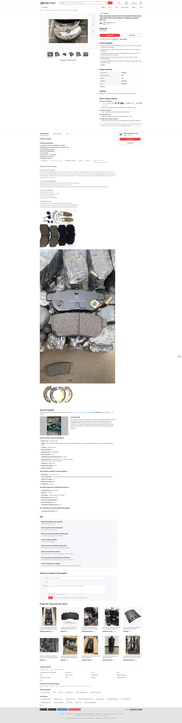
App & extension (124, 7)
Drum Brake (75, 10)
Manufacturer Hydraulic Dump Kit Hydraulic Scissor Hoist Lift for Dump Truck (90, 629)
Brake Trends (78, 702)
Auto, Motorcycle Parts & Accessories (52, 10)
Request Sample (123, 39)
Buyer (109, 7)
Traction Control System (95, 692)
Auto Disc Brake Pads (59, 702)
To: (47, 582)
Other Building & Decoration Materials (48, 672)
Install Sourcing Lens (75, 709)
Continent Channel (107, 713)
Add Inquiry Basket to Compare (68, 60)
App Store (43, 709)
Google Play (52, 709)
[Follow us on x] (133, 709)
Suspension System (121, 677)
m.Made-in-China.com (94, 715)
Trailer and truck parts (54, 474)
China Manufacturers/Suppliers (80, 713)
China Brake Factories (46, 699)
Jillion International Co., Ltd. (109, 22)
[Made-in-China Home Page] (47, 2)
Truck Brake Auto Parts (46, 702)
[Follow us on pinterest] (139, 709)
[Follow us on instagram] (135, 709)
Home (41, 10)
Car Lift (92, 672)
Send (50, 597)
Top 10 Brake (69, 702)
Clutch (41, 675)
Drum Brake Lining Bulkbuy (90, 702)
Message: (45, 585)
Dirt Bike (60, 692)
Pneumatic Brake (69, 692)
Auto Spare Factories (58, 699)
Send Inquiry (110, 35)
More (41, 680)
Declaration (106, 718)
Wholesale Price (99, 713)
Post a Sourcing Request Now (79, 597)
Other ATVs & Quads (45, 692)
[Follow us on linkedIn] (141, 709)
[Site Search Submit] (110, 2)
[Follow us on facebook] (131, 709)
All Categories (45, 7)
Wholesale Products (91, 713)
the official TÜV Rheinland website (81, 412)
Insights (120, 713)
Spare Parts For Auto (70, 699)
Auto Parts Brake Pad (126, 699)
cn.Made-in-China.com (104, 715)
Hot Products (62, 713)
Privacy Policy (112, 718)
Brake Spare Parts (100, 699)
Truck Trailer (68, 672)
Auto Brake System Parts (112, 699)
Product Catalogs (60, 669)
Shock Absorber (94, 675)
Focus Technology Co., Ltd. (81, 718)
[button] (106, 2)
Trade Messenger (62, 709)
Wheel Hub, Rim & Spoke (45, 677)
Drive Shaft (93, 677)
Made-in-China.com (85, 715)
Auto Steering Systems (122, 675)
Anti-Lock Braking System (81, 692)
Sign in (140, 3)
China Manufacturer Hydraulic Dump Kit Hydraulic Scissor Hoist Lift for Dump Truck (132, 657)
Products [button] (62, 3)
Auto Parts (64, 10)
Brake (69, 10)
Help (117, 7)
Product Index (115, 713)
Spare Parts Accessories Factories (85, 699)
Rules (141, 7)
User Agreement (99, 718)
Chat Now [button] (132, 35)
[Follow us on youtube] (137, 709)
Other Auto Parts (69, 675)
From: (46, 578)
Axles (66, 677)
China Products (69, 713)
